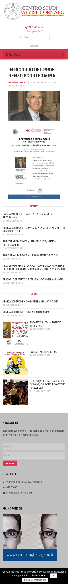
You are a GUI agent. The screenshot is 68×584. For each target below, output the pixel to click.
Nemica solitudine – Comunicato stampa (26, 312)
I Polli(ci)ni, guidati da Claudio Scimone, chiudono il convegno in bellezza (47, 384)
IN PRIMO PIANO (17, 82)
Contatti (34, 45)
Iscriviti (10, 463)
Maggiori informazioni (35, 580)
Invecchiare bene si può (43, 351)
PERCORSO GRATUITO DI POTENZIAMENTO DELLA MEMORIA (33, 279)
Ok (53, 575)
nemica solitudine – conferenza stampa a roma (30, 301)
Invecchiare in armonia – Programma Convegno (30, 255)
